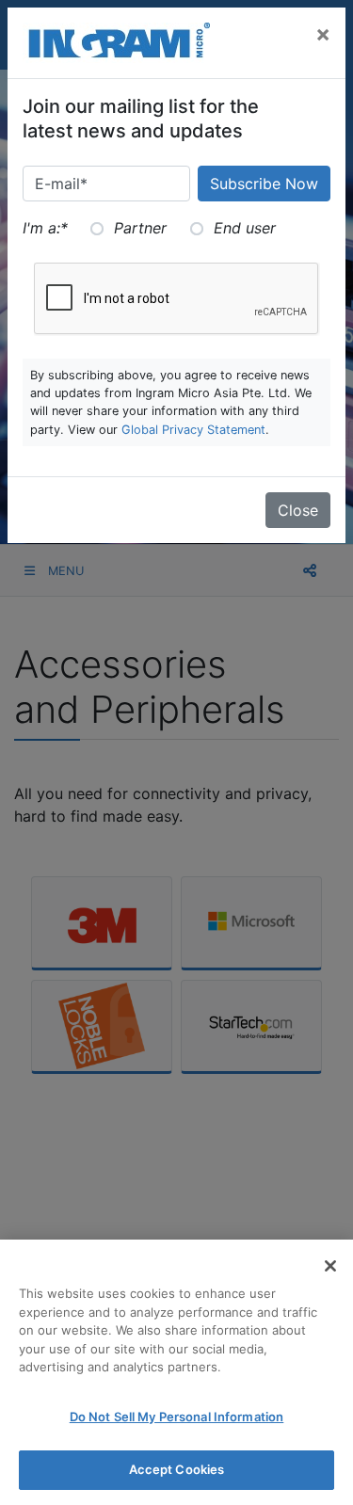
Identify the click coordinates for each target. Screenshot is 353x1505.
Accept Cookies (177, 1469)
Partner (140, 227)
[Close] (330, 1266)
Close (298, 510)
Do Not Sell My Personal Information (177, 1416)
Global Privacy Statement (193, 430)
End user (245, 227)
